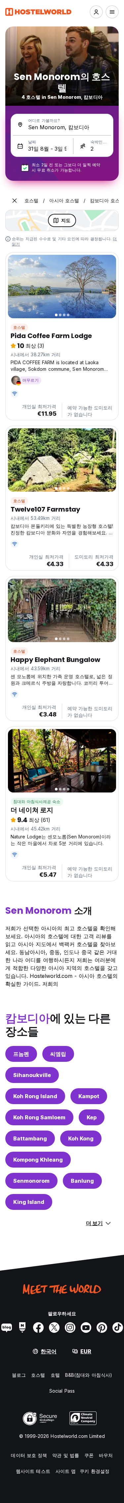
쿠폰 (89, 1455)
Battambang (30, 1138)
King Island (28, 1202)
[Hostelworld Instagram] (70, 1327)
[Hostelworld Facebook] (38, 1327)
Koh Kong (81, 1138)
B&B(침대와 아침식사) (88, 1375)
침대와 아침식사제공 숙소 (37, 801)
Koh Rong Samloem (39, 1117)
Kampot (88, 1096)
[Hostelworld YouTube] (86, 1327)
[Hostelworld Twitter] (54, 1327)
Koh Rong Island (35, 1096)
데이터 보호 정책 (29, 1455)
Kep (92, 1117)
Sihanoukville (32, 1075)
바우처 (106, 1455)
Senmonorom (31, 1180)
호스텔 (19, 327)
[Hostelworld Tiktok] (117, 1327)
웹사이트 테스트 (33, 1471)
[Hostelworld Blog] (6, 1327)
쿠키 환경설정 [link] (94, 1471)
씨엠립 (58, 1054)
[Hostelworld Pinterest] (102, 1327)
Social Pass (62, 1391)
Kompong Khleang (38, 1159)
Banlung (82, 1180)
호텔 (55, 1375)
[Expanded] (14, 201)
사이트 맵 (66, 1471)
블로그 (19, 1375)
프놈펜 (21, 1054)
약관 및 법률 (65, 1455)
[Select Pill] (96, 12)
